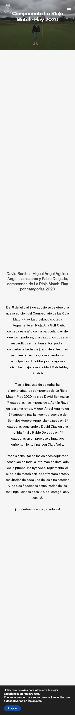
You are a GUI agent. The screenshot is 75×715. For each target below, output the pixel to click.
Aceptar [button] (12, 708)
